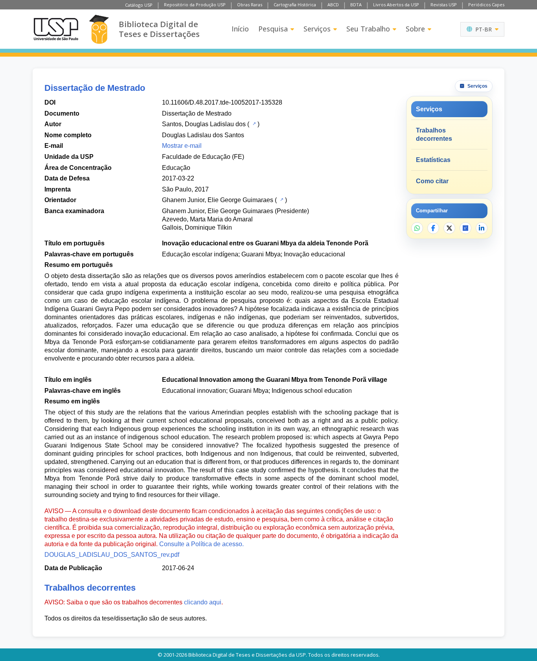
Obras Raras (249, 4)
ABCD (333, 4)
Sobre (415, 28)
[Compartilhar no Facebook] (433, 228)
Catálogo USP (139, 5)
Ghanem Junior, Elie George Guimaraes (217, 200)
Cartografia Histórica (295, 4)
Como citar (432, 181)
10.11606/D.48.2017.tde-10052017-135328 (222, 102)
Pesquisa (273, 28)
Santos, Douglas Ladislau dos (204, 124)
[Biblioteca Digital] (99, 29)
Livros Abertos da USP (396, 4)
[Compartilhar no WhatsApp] (417, 228)
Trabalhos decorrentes (434, 134)
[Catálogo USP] (253, 123)
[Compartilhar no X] (449, 228)
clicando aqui (202, 602)
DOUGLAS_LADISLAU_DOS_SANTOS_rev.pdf (111, 554)
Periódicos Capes (486, 4)
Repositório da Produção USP (195, 4)
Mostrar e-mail (182, 145)
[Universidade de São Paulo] (56, 29)
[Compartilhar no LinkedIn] (481, 228)
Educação (176, 167)
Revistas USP (443, 4)
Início (240, 28)
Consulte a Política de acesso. (201, 544)
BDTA (356, 4)
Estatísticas (433, 160)
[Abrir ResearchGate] (465, 228)
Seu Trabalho (368, 28)
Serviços (317, 28)
